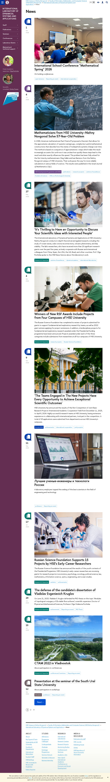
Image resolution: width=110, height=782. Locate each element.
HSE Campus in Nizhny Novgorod (36, 725)
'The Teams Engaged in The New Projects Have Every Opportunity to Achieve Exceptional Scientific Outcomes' (65, 399)
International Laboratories (61, 738)
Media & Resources (78, 734)
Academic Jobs (62, 755)
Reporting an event (52, 79)
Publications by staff (80, 739)
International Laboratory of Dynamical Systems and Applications (45, 727)
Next (39, 702)
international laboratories (88, 260)
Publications (7, 29)
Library (76, 747)
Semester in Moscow (48, 758)
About (28, 733)
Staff (5, 25)
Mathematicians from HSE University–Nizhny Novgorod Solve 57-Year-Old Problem (64, 134)
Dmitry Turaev (14, 89)
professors (38, 506)
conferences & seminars (58, 673)
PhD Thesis (79, 609)
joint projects (79, 427)
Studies (45, 733)
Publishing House (79, 745)
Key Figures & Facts (31, 739)
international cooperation (69, 79)
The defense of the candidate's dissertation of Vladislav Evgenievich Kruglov (65, 592)
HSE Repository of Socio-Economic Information (79, 752)
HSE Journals (77, 742)
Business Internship (47, 760)
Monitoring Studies (63, 747)
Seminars (6, 34)
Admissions (45, 737)
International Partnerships (29, 753)
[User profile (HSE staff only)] (102, 2)
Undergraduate (46, 744)
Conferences (7, 38)
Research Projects (63, 744)
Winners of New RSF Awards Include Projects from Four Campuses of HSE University (64, 316)
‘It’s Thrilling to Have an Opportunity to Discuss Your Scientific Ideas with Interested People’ (66, 231)
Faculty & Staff (30, 757)
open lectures (39, 79)
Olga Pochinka (14, 71)
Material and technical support (9, 48)
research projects (78, 172)
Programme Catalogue (45, 740)
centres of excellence (93, 172)
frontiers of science (41, 176)
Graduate (45, 747)
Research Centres (63, 741)
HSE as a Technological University (60, 176)
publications (66, 172)
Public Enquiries (30, 770)
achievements (49, 427)
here (86, 776)
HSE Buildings (30, 760)
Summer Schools (47, 755)
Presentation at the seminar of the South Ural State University (64, 683)
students (53, 582)
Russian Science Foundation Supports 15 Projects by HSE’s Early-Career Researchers (62, 562)
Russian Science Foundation (72, 342)
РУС (91, 2)
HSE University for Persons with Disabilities (31, 765)
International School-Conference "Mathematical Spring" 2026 (66, 67)
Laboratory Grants (9, 43)
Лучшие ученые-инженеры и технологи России (61, 483)
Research (62, 733)
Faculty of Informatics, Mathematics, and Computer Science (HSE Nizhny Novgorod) (73, 725)
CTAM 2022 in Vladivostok (52, 663)
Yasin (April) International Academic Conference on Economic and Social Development (64, 763)
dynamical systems (72, 260)
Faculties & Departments (30, 748)
